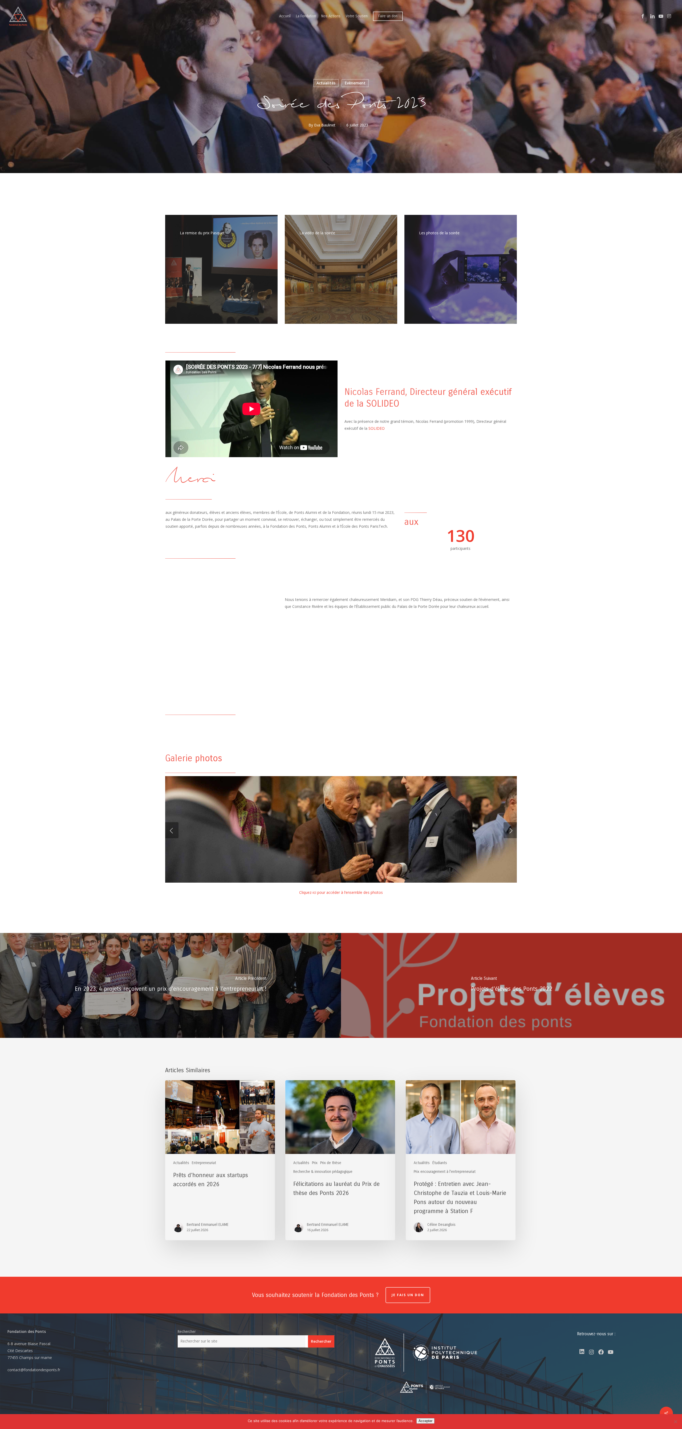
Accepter (425, 1421)
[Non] (675, 1421)
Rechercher (187, 1331)
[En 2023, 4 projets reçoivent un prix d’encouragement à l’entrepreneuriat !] (170, 985)
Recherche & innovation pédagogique (322, 1171)
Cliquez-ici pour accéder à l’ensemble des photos (341, 892)
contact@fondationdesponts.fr (33, 1369)
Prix (315, 1163)
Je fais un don (408, 1295)
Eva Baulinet (324, 125)
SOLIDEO (376, 428)
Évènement (355, 82)
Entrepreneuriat (204, 1163)
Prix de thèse (330, 1163)
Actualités (325, 82)
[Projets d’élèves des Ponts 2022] (511, 985)
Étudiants (439, 1163)
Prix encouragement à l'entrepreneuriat (445, 1171)
